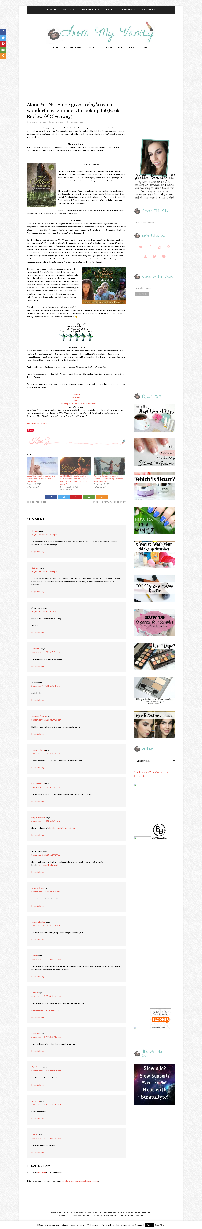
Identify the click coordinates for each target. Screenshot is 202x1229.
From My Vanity (101, 32)
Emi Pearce (36, 1067)
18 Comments (76, 122)
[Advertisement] (101, 77)
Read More (160, 1225)
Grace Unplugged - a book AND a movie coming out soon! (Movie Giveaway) (41, 478)
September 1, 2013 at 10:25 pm (46, 719)
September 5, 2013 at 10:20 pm (46, 854)
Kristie (34, 955)
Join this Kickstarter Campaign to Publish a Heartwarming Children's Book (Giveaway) (108, 478)
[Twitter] (64, 497)
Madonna (36, 648)
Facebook (76, 397)
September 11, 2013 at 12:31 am (46, 1104)
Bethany (35, 567)
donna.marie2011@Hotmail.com (45, 1010)
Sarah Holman (38, 783)
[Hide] (1, 61)
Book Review (119, 502)
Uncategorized (38, 502)
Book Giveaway (103, 502)
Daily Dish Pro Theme (88, 1215)
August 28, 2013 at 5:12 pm (44, 534)
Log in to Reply (37, 551)
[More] (102, 497)
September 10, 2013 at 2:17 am (46, 959)
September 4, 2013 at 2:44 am (45, 821)
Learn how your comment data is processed (79, 1181)
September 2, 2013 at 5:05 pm (45, 753)
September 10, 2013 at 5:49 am (46, 996)
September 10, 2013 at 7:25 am (46, 1037)
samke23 (35, 1033)
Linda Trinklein (38, 922)
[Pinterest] (76, 497)
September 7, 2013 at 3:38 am (45, 891)
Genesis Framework (113, 1215)
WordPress (131, 1215)
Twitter (76, 400)
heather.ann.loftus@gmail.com (62, 828)
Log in (141, 1215)
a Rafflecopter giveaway (37, 423)
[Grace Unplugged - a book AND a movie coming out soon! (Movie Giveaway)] (42, 466)
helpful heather (38, 817)
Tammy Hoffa (38, 749)
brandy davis (37, 888)
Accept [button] (150, 1225)
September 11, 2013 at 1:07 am (46, 1138)
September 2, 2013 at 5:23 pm (45, 787)
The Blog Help (145, 1213)
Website (76, 394)
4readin (35, 530)
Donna (34, 992)
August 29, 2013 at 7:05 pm (44, 571)
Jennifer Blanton (39, 716)
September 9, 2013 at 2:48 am (45, 925)
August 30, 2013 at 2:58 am (44, 611)
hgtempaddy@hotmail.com (50, 865)
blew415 (35, 1101)
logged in (42, 1172)
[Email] (89, 497)
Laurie (34, 1134)
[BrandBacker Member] (159, 838)
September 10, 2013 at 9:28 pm (46, 1070)
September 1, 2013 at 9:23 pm (45, 685)
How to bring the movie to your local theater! (76, 403)
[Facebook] (51, 497)
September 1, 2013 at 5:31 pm (45, 652)
